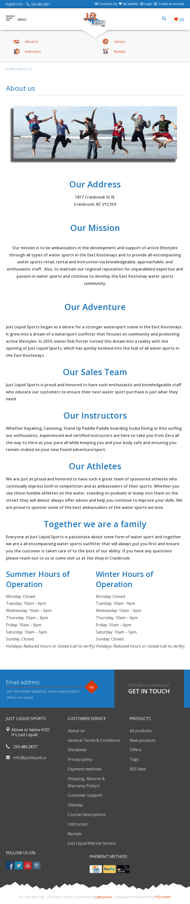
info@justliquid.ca (29, 757)
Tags (134, 759)
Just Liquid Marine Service (92, 843)
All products (141, 730)
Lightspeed (103, 897)
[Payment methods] (96, 869)
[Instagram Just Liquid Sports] (37, 865)
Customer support (85, 795)
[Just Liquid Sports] (95, 19)
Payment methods (84, 769)
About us (24, 69)
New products (143, 740)
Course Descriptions (87, 814)
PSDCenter (163, 897)
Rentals (75, 833)
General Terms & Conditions (94, 740)
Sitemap (75, 805)
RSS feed (138, 769)
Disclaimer (77, 749)
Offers (135, 749)
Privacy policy (80, 759)
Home (10, 69)
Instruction (78, 824)
